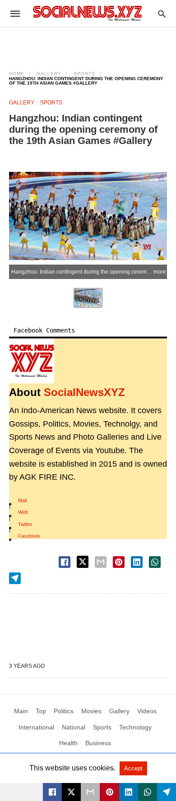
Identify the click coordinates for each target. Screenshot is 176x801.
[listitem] (88, 298)
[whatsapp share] (155, 562)
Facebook (29, 536)
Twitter (25, 524)
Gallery (49, 73)
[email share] (101, 562)
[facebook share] (64, 562)
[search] (162, 14)
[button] (31, 360)
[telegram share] (15, 578)
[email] (90, 792)
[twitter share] (82, 562)
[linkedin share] (137, 562)
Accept (133, 768)
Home (16, 73)
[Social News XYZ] (87, 13)
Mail (22, 500)
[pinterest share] (119, 562)
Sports (84, 73)
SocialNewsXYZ (84, 392)
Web (23, 512)
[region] (88, 43)
